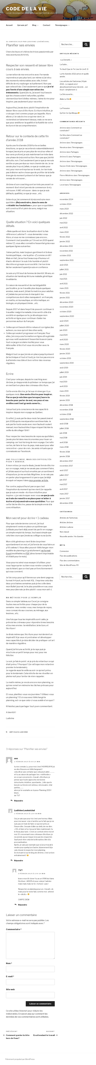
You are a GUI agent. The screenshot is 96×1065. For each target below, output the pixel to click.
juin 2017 (63, 480)
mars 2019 (64, 391)
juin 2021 (63, 274)
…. (61, 104)
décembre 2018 (66, 405)
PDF (28, 553)
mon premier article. (38, 480)
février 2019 (65, 396)
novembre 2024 (66, 199)
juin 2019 (63, 377)
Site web (10, 989)
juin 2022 (63, 218)
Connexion (64, 551)
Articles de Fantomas (69, 518)
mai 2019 (63, 382)
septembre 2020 (67, 316)
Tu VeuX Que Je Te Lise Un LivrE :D (74, 69)
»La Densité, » (66, 60)
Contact (46, 25)
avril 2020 (64, 339)
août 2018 (64, 424)
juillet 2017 (64, 475)
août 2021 (64, 265)
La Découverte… (67, 94)
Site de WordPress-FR (69, 565)
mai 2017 (63, 484)
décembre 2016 (66, 503)
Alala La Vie (64, 99)
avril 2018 (64, 442)
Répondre (18, 801)
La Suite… (64, 64)
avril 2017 (64, 489)
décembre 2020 (66, 302)
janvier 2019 (65, 400)
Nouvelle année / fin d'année (71, 536)
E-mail (10, 976)
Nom (9, 963)
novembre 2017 (66, 466)
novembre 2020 (66, 307)
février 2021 (65, 293)
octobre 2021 (65, 255)
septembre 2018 (67, 419)
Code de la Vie (26, 8)
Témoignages (61, 25)
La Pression (65, 108)
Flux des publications (68, 556)
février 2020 (65, 349)
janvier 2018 (65, 456)
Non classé (64, 532)
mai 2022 (63, 223)
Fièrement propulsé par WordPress (20, 1059)
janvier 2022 (65, 241)
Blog (34, 25)
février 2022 (65, 237)
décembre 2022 (66, 213)
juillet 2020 (64, 325)
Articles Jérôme (66, 522)
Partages (75, 152)
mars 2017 (64, 494)
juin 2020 (63, 330)
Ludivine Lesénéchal (38, 41)
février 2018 (65, 452)
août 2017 (64, 470)
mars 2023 (64, 209)
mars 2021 (64, 288)
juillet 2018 (64, 428)
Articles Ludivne (19, 732)
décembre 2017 (66, 461)
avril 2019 (64, 386)
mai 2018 (63, 438)
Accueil (9, 25)
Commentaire (14, 929)
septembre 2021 (67, 260)
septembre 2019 (67, 363)
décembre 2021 (66, 246)
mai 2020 (64, 335)
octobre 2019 (65, 358)
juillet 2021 (64, 269)
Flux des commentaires (70, 560)
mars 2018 (64, 447)
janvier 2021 (65, 297)
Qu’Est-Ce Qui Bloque (69, 113)
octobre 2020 (65, 311)
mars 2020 (64, 344)
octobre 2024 (65, 204)
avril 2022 (64, 227)
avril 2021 (64, 283)
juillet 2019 (64, 372)
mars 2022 (64, 232)
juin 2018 (63, 433)
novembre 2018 (66, 410)
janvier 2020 (65, 353)
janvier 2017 (65, 498)
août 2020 (64, 321)
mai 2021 (63, 279)
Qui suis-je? (22, 25)
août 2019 (64, 368)
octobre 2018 (65, 414)
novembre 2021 (66, 251)
